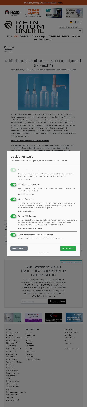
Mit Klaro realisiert (43, 253)
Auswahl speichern (19, 248)
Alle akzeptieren (68, 248)
